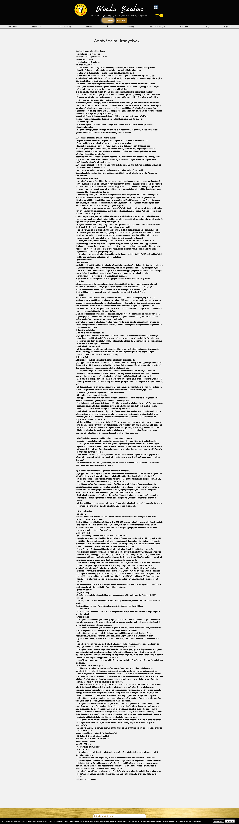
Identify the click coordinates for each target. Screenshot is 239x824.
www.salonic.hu (132, 771)
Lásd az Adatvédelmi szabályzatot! (190, 821)
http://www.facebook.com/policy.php (107, 319)
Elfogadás (230, 821)
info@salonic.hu (82, 354)
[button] (159, 15)
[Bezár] (237, 821)
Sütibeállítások (218, 821)
